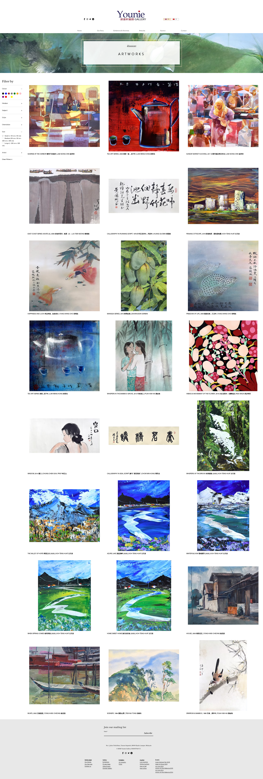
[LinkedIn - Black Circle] (93, 19)
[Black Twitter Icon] (90, 19)
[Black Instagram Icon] (87, 19)
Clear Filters (7, 159)
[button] (121, 29)
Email (105, 731)
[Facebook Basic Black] (84, 19)
